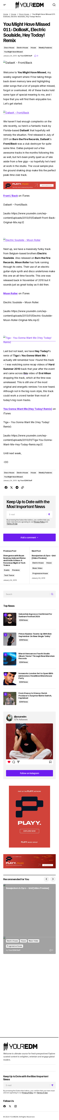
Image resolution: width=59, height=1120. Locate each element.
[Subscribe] (49, 514)
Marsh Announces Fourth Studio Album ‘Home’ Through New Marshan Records (37, 656)
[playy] (29, 185)
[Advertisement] (29, 817)
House (13, 14)
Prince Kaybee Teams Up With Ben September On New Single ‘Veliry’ (35, 635)
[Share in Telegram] (17, 487)
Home (5, 14)
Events (6, 570)
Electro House (22, 48)
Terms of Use (12, 524)
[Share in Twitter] (11, 487)
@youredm (20, 716)
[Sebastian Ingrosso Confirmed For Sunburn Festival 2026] (9, 619)
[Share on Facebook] (6, 487)
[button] (4, 5)
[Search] (53, 594)
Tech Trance (9, 575)
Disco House (24, 14)
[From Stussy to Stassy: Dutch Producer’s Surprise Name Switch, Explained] (9, 698)
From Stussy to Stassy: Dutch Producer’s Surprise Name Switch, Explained (35, 695)
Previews (16, 570)
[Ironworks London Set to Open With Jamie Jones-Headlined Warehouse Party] (9, 678)
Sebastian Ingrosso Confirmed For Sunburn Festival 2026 (35, 615)
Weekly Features (45, 48)
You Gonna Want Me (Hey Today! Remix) (27, 408)
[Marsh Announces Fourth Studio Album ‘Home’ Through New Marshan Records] (9, 658)
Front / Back (10, 195)
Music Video (37, 568)
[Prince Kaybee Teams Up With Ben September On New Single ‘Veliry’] (9, 639)
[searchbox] (26, 594)
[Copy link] (22, 487)
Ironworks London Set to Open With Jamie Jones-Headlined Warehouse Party (36, 675)
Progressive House (40, 573)
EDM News (23, 620)
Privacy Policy (39, 522)
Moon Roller (10, 293)
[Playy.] (29, 861)
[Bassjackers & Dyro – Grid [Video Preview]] (29, 919)
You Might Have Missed (13, 52)
